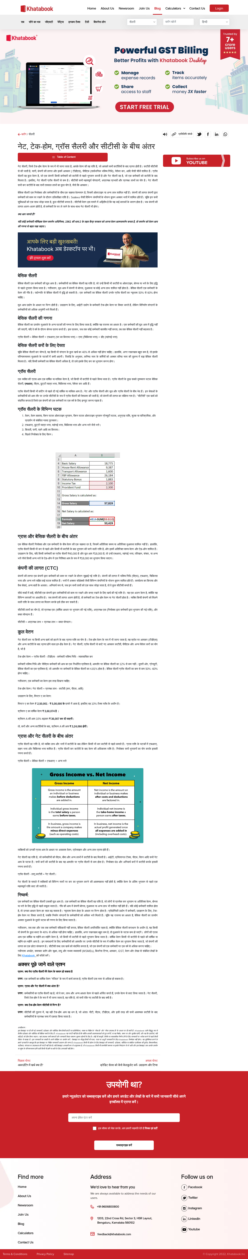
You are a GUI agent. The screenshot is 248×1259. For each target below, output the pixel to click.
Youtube (193, 1229)
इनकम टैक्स (74, 22)
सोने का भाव (34, 22)
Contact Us (197, 8)
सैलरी (132, 22)
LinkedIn (193, 1219)
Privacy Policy (45, 1254)
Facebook (194, 1187)
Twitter (192, 1198)
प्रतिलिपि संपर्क (181, 133)
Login (219, 8)
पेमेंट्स (61, 22)
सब (22, 22)
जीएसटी (49, 22)
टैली (87, 22)
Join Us (144, 8)
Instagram (194, 1208)
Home (92, 8)
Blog (157, 8)
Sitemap (69, 1254)
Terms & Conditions (15, 1254)
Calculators (173, 8)
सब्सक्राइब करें (124, 1145)
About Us (107, 8)
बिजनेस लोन (100, 22)
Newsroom (126, 8)
